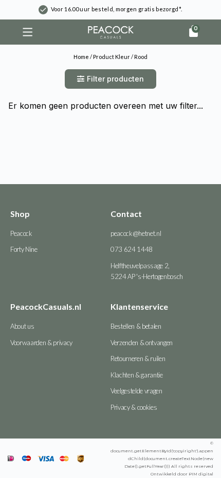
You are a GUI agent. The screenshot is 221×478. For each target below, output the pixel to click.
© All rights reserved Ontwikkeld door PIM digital (161, 458)
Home (81, 56)
